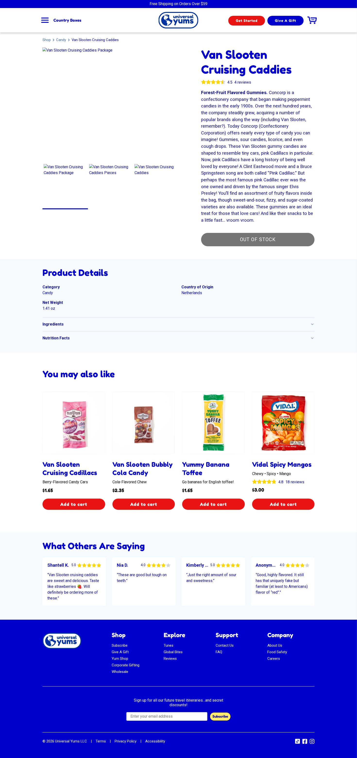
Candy (61, 39)
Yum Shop (120, 658)
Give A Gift (285, 20)
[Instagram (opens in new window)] (312, 743)
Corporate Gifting (125, 665)
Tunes (168, 645)
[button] (65, 185)
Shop (46, 40)
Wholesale (120, 672)
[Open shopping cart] (312, 20)
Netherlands (191, 293)
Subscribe (120, 645)
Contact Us (225, 645)
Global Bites (173, 652)
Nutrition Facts (56, 338)
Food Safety (277, 652)
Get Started (246, 20)
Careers (273, 658)
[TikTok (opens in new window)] (297, 742)
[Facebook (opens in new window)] (304, 743)
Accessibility (155, 741)
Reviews (170, 658)
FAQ (219, 652)
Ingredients (53, 324)
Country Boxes (67, 20)
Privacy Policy (125, 741)
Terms (101, 741)
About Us (274, 645)
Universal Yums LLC (71, 741)
